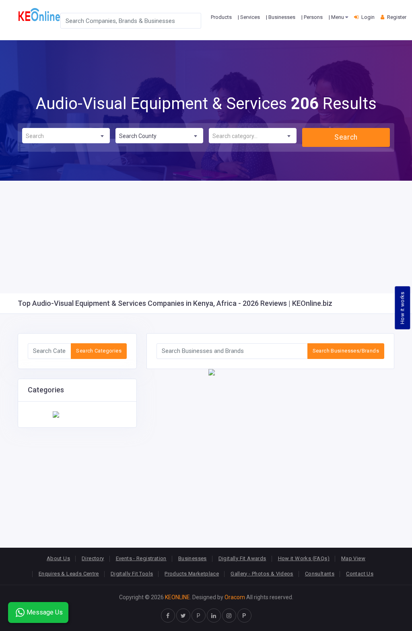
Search (345, 137)
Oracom (235, 597)
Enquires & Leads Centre (69, 574)
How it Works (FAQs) (304, 558)
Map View (353, 558)
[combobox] (66, 135)
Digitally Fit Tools (132, 574)
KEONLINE (177, 597)
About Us (58, 558)
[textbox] (66, 136)
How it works (403, 308)
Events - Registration (141, 558)
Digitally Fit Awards (242, 558)
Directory (93, 558)
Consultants (319, 574)
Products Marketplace (192, 574)
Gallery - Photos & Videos (262, 574)
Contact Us (359, 574)
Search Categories (99, 351)
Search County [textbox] (138, 136)
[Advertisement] (206, 237)
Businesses (192, 558)
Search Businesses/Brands (346, 351)
